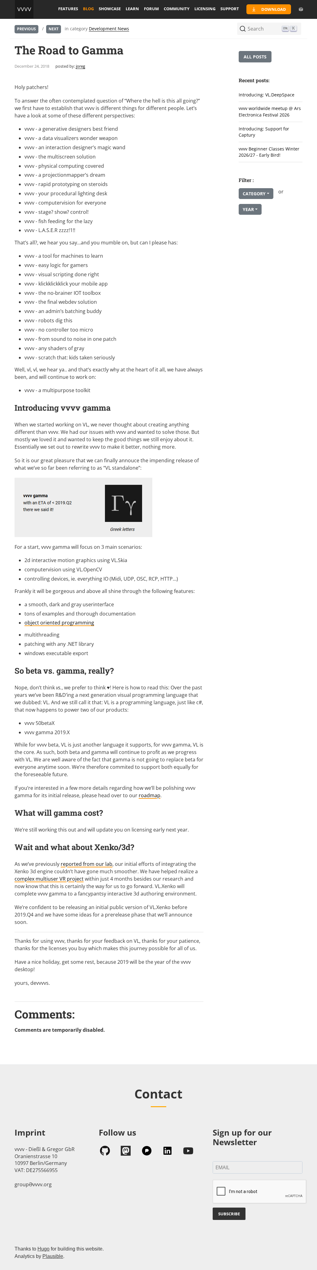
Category (254, 194)
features (68, 8)
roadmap (149, 795)
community (176, 8)
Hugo (43, 1248)
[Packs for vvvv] (301, 9)
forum (151, 8)
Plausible (52, 1256)
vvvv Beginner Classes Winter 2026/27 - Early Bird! (269, 152)
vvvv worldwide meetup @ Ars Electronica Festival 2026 (270, 111)
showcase (110, 8)
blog (88, 8)
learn (132, 8)
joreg (80, 66)
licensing (204, 8)
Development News (109, 29)
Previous (26, 29)
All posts (255, 57)
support (229, 8)
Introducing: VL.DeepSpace (266, 95)
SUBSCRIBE (229, 1214)
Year (248, 209)
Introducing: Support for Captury (264, 132)
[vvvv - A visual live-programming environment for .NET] (24, 9)
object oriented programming (59, 622)
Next (54, 29)
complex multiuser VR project (49, 878)
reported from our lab (86, 864)
